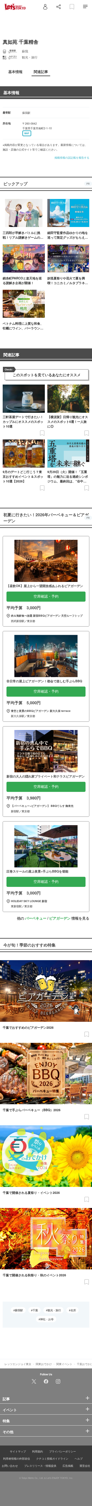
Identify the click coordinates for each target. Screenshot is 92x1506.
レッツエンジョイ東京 (17, 1364)
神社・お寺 (47, 1319)
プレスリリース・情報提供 (40, 1465)
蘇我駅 (19, 1310)
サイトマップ (18, 1451)
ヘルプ (79, 1458)
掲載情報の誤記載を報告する (71, 157)
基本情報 (11, 92)
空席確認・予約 (46, 596)
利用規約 (37, 1451)
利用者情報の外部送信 (16, 1458)
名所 (73, 1310)
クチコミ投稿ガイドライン (52, 1458)
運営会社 (84, 1465)
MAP (26, 133)
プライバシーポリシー (62, 1451)
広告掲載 (68, 1465)
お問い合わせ (10, 1465)
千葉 (35, 1310)
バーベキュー (35, 918)
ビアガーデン (60, 918)
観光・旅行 (54, 1310)
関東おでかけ (44, 1364)
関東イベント (64, 1364)
